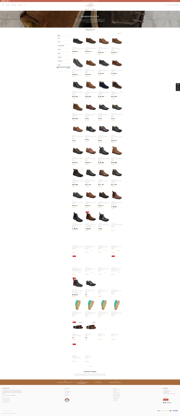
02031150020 (67, 388)
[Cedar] (78, 129)
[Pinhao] (91, 107)
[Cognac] (117, 41)
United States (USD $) (7, 410)
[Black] (104, 107)
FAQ (65, 389)
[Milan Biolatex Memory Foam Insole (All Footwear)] (104, 305)
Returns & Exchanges (116, 389)
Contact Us (67, 395)
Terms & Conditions (116, 394)
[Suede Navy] (104, 85)
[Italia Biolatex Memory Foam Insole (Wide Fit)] (78, 305)
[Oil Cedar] (104, 41)
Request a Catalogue (116, 395)
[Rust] (91, 41)
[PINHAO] (117, 327)
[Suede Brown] (117, 85)
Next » (91, 366)
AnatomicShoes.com (7, 413)
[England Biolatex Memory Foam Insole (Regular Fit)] (117, 305)
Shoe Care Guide (116, 397)
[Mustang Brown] (78, 173)
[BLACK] (104, 327)
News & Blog (67, 392)
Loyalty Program (67, 391)
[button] (90, 9)
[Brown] (104, 129)
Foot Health (115, 400)
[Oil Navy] (78, 63)
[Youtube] (4, 1)
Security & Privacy (116, 392)
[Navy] (78, 41)
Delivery (114, 388)
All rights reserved (13, 413)
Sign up (165, 399)
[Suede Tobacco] (78, 107)
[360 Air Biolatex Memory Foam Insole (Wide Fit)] (117, 283)
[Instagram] (5, 1)
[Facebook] (2, 1)
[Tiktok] (9, 1)
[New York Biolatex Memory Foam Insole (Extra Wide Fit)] (91, 305)
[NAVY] (91, 349)
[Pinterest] (7, 1)
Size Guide (115, 391)
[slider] (57, 67)
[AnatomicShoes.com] (90, 5)
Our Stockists (115, 398)
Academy (66, 394)
